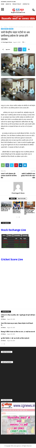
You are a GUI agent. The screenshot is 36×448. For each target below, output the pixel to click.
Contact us (26, 4)
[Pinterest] (16, 165)
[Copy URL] (29, 165)
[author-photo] (18, 186)
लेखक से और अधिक (22, 198)
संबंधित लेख (13, 198)
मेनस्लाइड (11, 28)
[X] (24, 49)
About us (8, 4)
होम (1, 27)
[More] (29, 49)
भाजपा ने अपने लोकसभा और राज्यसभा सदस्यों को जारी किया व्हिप (9, 176)
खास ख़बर (3, 206)
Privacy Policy (16, 4)
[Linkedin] (20, 165)
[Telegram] (25, 165)
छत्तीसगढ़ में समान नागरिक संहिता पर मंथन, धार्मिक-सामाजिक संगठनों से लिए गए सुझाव (29, 212)
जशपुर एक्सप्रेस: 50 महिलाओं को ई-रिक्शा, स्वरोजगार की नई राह (16, 211)
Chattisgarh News (7, 42)
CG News (3, 319)
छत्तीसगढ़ (5, 27)
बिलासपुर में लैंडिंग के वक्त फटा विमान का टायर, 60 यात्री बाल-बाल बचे (5, 209)
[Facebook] (20, 49)
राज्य (2, 28)
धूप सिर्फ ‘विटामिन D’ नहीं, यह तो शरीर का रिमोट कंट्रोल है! (15, 338)
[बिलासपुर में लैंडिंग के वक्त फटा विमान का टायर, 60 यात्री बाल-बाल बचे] (6, 204)
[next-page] (19, 217)
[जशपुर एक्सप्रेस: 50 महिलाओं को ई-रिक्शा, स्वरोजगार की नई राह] (18, 205)
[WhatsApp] (15, 49)
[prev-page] (17, 217)
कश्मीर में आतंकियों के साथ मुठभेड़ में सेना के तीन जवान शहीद (28, 176)
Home (2, 4)
